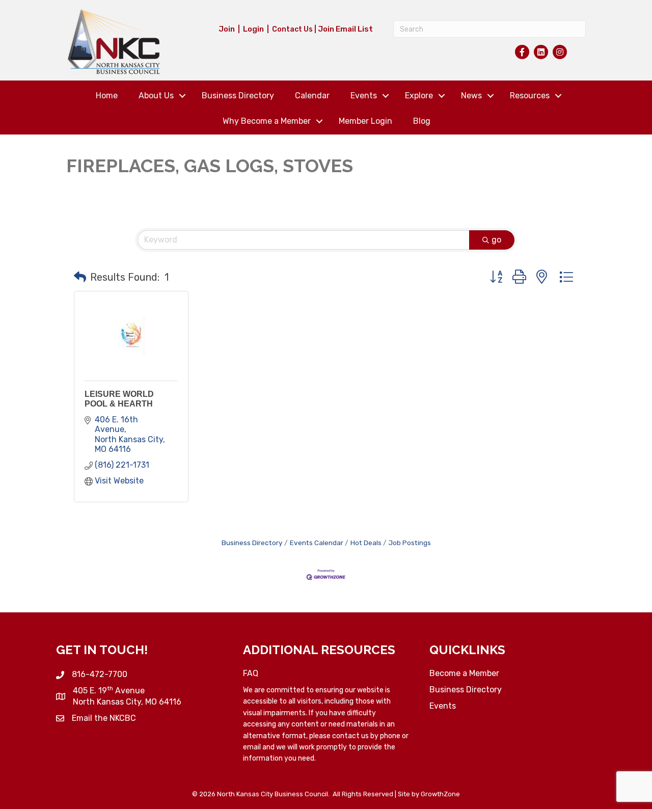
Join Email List (345, 29)
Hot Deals (366, 542)
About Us (156, 95)
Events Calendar (316, 542)
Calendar (312, 95)
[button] (80, 277)
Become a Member (464, 673)
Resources (530, 95)
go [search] (496, 240)
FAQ (250, 673)
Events (363, 95)
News (471, 95)
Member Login (365, 121)
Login (253, 29)
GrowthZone (440, 794)
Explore (419, 95)
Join (227, 29)
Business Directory (238, 95)
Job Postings (410, 542)
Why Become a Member (267, 121)
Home (107, 95)
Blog (421, 121)
